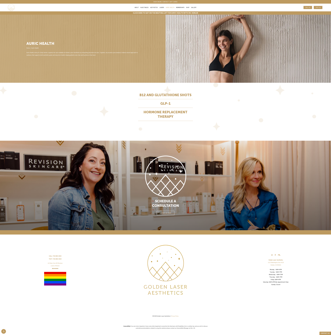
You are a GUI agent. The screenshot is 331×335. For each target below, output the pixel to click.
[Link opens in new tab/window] (272, 255)
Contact (166, 2)
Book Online (158, 2)
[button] (3, 331)
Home (28, 48)
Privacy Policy (175, 316)
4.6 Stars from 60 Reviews (55, 263)
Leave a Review (55, 266)
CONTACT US (325, 333)
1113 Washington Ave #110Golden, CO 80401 (276, 262)
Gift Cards (173, 2)
